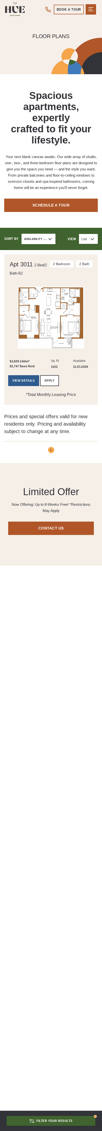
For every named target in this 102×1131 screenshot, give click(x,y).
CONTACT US (51, 528)
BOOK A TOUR (69, 9)
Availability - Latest (39, 238)
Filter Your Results (54, 1121)
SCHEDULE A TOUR (51, 205)
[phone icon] (48, 9)
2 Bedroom (61, 264)
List (84, 239)
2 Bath (84, 264)
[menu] (91, 9)
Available (79, 361)
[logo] (15, 9)
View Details (23, 380)
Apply (49, 380)
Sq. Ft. (55, 361)
